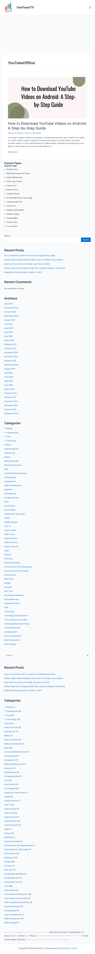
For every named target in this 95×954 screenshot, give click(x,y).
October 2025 (10, 312)
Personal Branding (12, 563)
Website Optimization (15, 210)
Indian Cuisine (10, 530)
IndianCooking (10, 538)
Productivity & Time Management (18, 567)
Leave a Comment (15, 133)
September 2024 (11, 365)
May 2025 (8, 332)
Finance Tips (12, 222)
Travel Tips (11, 206)
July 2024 (8, 373)
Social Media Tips (11, 599)
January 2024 (10, 397)
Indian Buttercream (14, 177)
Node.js (7, 554)
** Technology (10, 441)
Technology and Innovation (15, 620)
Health (7, 518)
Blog (6, 469)
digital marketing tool (13, 485)
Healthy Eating (13, 214)
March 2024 (9, 389)
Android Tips (9, 453)
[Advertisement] (47, 33)
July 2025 (8, 324)
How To (28, 133)
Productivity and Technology (16, 571)
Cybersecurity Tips (14, 202)
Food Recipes (10, 510)
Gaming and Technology (14, 514)
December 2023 (11, 401)
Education (8, 489)
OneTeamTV (25, 7)
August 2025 (9, 320)
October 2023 (10, 409)
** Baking (8, 428)
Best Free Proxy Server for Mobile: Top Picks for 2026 (26, 264)
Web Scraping (10, 644)
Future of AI (11, 185)
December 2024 (11, 352)
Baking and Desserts (13, 465)
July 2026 (8, 304)
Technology (9, 611)
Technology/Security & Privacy (17, 624)
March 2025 (9, 340)
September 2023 (11, 413)
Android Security (11, 449)
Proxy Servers (10, 575)
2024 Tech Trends (14, 181)
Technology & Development (15, 615)
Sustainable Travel (11, 603)
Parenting (8, 559)
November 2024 (11, 356)
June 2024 (8, 377)
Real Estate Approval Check (18, 173)
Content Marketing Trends (15, 473)
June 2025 (8, 328)
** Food (7, 437)
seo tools (8, 587)
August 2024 (9, 369)
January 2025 (10, 348)
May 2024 (8, 381)
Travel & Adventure (12, 628)
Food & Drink (9, 506)
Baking (7, 457)
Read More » (13, 152)
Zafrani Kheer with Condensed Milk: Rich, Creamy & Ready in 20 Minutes (34, 268)
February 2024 (10, 393)
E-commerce (12, 226)
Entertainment (10, 493)
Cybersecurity (10, 477)
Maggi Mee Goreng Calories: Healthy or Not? (23, 272)
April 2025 (8, 336)
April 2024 (8, 385)
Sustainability (12, 218)
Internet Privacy (13, 194)
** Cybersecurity (11, 433)
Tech (6, 607)
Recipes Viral (12, 169)
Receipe (7, 583)
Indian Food (9, 534)
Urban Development (12, 636)
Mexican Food (12, 190)
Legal (6, 550)
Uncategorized (10, 632)
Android (7, 445)
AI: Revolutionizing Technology (19, 198)
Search (7, 236)
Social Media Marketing (14, 595)
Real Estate (9, 579)
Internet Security (11, 546)
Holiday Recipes (11, 522)
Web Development (12, 640)
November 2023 (11, 405)
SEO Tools (8, 591)
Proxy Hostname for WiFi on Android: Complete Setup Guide (29, 255)
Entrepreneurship (11, 498)
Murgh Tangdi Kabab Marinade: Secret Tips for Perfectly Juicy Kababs (33, 260)
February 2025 (10, 344)
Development (9, 481)
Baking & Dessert (11, 461)
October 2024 (10, 361)
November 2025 (11, 308)
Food (6, 502)
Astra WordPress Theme (66, 948)
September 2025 (11, 316)
